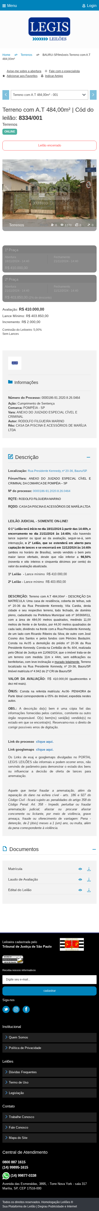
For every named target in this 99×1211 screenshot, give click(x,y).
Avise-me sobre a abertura (24, 71)
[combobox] (49, 95)
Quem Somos (18, 1037)
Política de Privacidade (25, 1048)
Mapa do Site (18, 1138)
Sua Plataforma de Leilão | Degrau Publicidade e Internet (39, 1206)
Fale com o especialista (64, 71)
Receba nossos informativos (19, 970)
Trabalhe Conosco (21, 1117)
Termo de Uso (18, 1082)
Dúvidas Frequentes (23, 1072)
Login (92, 6)
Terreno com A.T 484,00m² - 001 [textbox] (35, 95)
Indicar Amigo (54, 76)
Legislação (16, 1093)
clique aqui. (45, 741)
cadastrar (49, 990)
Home (6, 55)
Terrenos (26, 55)
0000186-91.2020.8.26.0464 (61, 398)
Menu (12, 6)
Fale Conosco (18, 1127)
